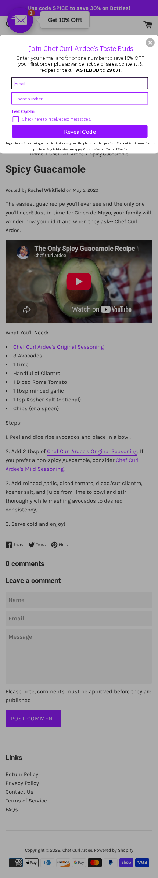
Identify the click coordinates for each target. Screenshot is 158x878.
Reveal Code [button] (80, 131)
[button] (150, 42)
